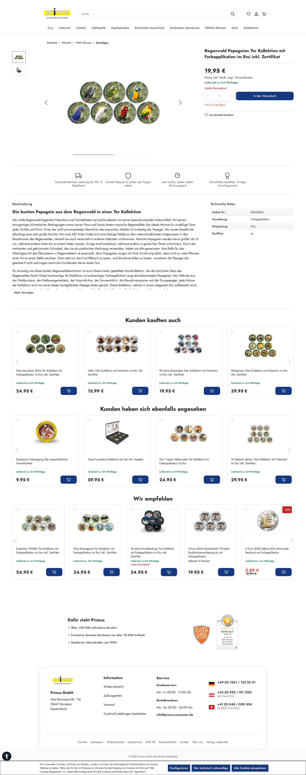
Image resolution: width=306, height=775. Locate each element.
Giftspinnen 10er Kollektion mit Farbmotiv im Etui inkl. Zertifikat (259, 373)
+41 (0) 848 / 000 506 (234, 704)
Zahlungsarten (113, 695)
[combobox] (153, 14)
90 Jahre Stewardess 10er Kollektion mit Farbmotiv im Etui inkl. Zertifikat (188, 373)
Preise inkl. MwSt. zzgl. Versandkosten (229, 77)
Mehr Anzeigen (24, 292)
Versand (109, 704)
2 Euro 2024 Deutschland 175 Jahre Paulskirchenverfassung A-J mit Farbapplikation (209, 552)
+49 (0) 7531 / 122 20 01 (236, 682)
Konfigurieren (179, 768)
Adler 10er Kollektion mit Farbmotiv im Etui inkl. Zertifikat (115, 373)
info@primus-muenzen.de (175, 714)
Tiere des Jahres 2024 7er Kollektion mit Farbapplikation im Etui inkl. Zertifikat (39, 373)
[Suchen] (233, 14)
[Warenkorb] (265, 14)
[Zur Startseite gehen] (57, 14)
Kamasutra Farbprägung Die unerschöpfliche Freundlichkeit (41, 461)
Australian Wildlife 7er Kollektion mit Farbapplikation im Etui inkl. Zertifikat (37, 551)
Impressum (97, 742)
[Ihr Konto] (256, 14)
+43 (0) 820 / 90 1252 (234, 692)
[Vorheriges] (46, 103)
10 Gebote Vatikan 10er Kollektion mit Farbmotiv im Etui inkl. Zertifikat (259, 461)
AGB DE (150, 742)
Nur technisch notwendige (211, 768)
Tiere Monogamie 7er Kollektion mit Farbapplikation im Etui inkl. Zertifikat (95, 551)
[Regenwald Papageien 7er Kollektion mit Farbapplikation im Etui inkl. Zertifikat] (113, 99)
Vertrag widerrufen (217, 742)
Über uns (197, 742)
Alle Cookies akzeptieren (250, 768)
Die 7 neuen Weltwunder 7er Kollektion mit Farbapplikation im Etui (184, 461)
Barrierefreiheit (167, 742)
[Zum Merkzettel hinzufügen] (17, 331)
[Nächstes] (180, 103)
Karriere (82, 742)
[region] (107, 103)
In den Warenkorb (264, 96)
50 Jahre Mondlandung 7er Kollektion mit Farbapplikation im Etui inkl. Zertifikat (152, 552)
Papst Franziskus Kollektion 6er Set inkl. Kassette (115, 459)
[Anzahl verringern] (208, 96)
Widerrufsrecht (113, 686)
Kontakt (184, 742)
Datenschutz (135, 742)
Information (113, 678)
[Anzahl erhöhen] (230, 96)
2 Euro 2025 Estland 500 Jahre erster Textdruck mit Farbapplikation (267, 551)
